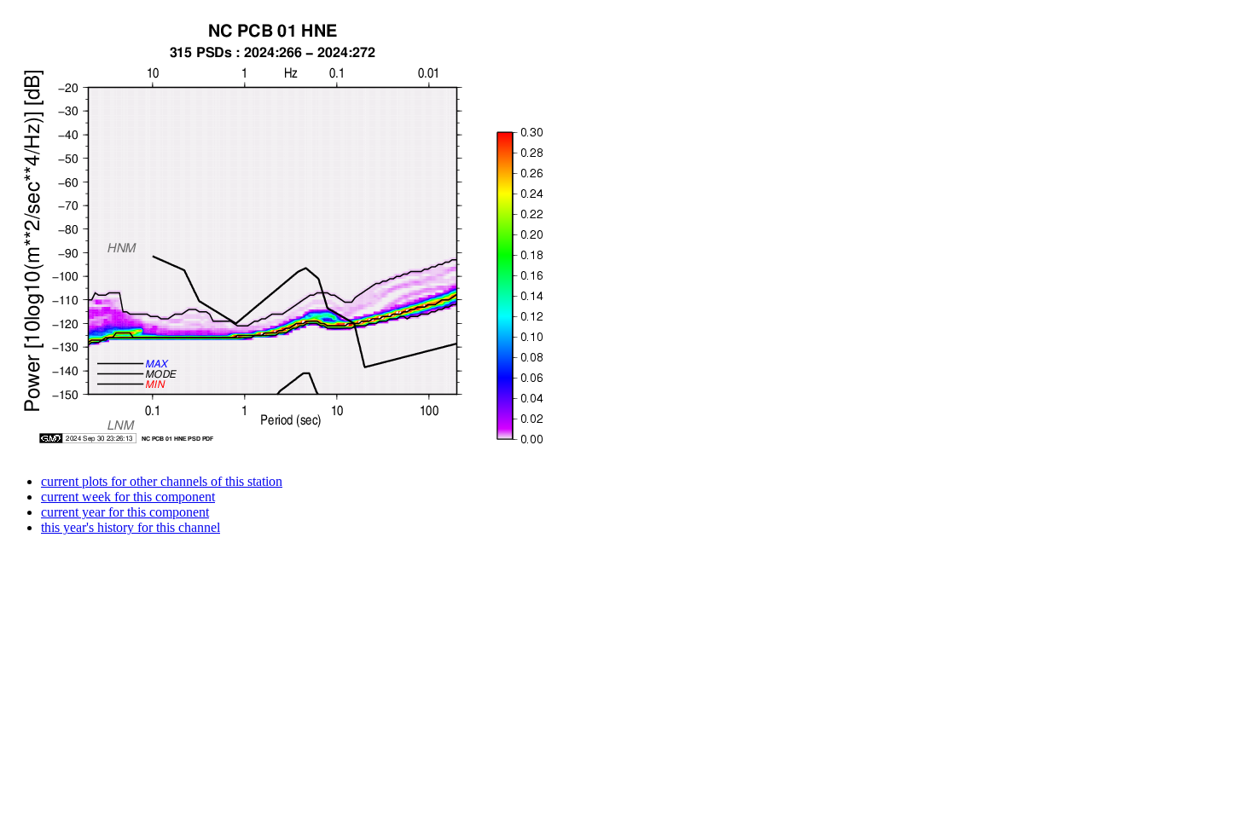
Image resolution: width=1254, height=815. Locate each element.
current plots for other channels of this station (161, 481)
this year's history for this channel (130, 527)
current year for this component (125, 512)
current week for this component (128, 496)
